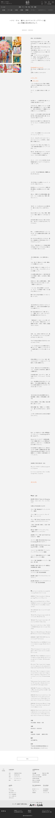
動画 (9, 780)
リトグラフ (50, 10)
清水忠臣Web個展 (35, 781)
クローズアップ (17, 776)
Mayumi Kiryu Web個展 (36, 776)
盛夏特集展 (44, 774)
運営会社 (29, 810)
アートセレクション (17, 778)
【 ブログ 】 (34, 482)
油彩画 (3, 10)
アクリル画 (10, 10)
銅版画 (26, 10)
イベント (10, 778)
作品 (29, 7)
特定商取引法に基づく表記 (47, 811)
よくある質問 (11, 790)
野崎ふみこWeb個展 (36, 780)
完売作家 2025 (17, 774)
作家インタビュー (17, 780)
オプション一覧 (46, 792)
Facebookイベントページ (37, 67)
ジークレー (33, 10)
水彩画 (16, 10)
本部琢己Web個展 (35, 778)
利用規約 (29, 811)
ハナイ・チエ (34, 78)
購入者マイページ (35, 789)
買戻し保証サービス (12, 792)
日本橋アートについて (18, 810)
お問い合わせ (11, 797)
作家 (32, 7)
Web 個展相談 (45, 789)
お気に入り (34, 790)
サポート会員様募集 (12, 794)
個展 (20, 7)
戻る (27, 759)
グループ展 (24, 7)
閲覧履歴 (34, 792)
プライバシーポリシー (46, 810)
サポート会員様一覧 (12, 796)
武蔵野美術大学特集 (17, 773)
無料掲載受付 (45, 790)
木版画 (21, 10)
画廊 (35, 7)
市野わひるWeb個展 (36, 774)
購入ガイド (11, 789)
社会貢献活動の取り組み (18, 811)
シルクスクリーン (42, 10)
